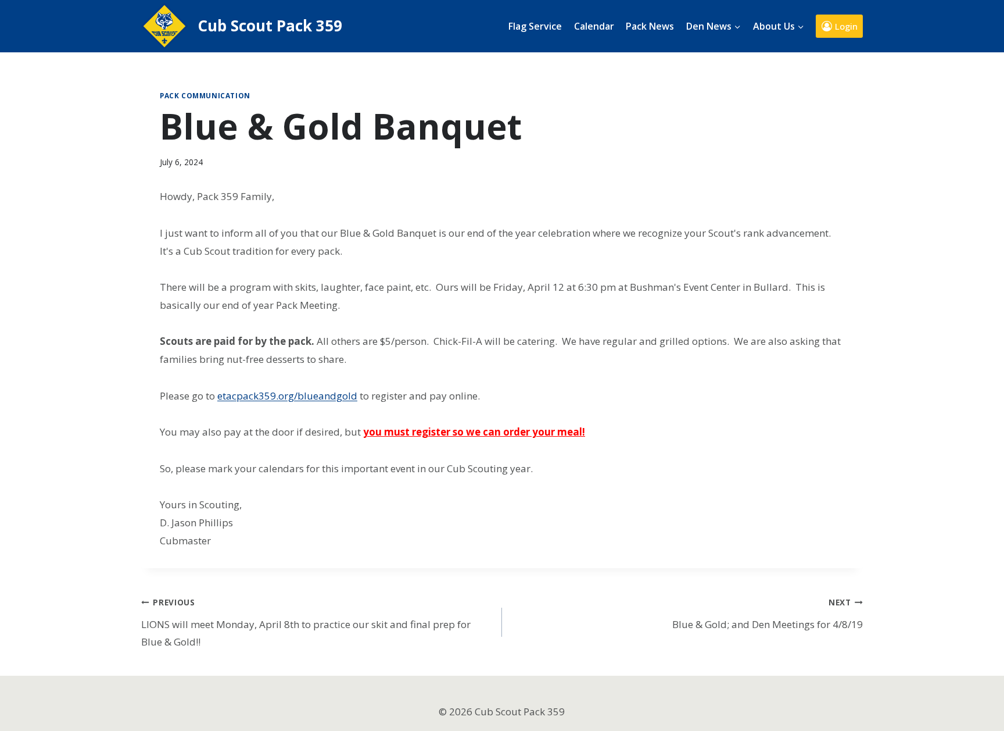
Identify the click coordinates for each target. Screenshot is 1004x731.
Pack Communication (205, 95)
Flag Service (535, 26)
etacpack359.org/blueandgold (287, 395)
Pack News (650, 26)
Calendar (594, 26)
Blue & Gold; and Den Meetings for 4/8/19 (767, 614)
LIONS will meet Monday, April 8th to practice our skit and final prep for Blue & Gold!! (306, 623)
